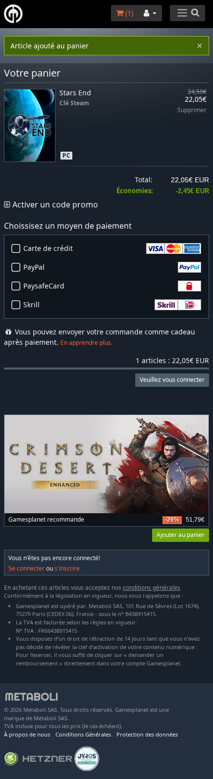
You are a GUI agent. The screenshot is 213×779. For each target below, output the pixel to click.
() (128, 13)
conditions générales (151, 587)
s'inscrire (67, 568)
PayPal (34, 267)
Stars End (75, 92)
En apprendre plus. (86, 342)
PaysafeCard (43, 285)
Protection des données (147, 734)
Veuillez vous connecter (172, 379)
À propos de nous (27, 734)
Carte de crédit (48, 248)
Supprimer (192, 110)
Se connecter (26, 568)
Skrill (31, 304)
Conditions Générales (83, 734)
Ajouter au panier (181, 535)
